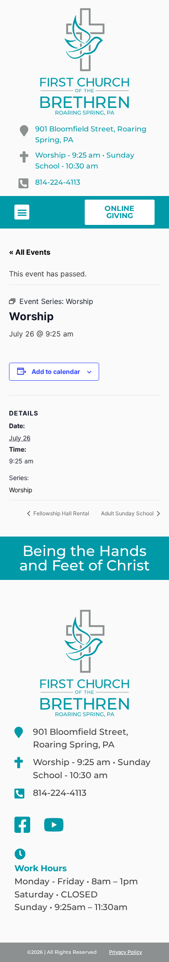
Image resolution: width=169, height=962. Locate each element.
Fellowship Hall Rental (60, 513)
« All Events (29, 252)
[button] (21, 212)
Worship (20, 490)
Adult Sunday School (128, 513)
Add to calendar (56, 371)
